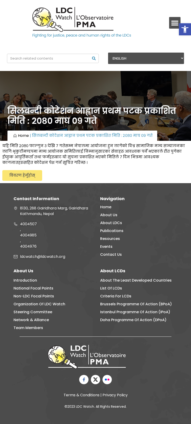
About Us (108, 215)
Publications (111, 230)
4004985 (28, 235)
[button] (185, 29)
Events (106, 246)
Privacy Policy (115, 395)
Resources (110, 238)
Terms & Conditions (81, 395)
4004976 (28, 246)
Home (23, 135)
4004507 (28, 224)
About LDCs (111, 222)
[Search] (94, 58)
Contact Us (111, 254)
